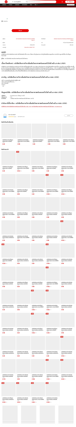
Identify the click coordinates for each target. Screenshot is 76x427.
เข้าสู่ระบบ (71, 1)
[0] (62, 2)
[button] (71, 4)
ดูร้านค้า (68, 115)
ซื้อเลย (20, 30)
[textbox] (38, 82)
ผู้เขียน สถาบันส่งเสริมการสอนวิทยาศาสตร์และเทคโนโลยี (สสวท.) (24, 13)
